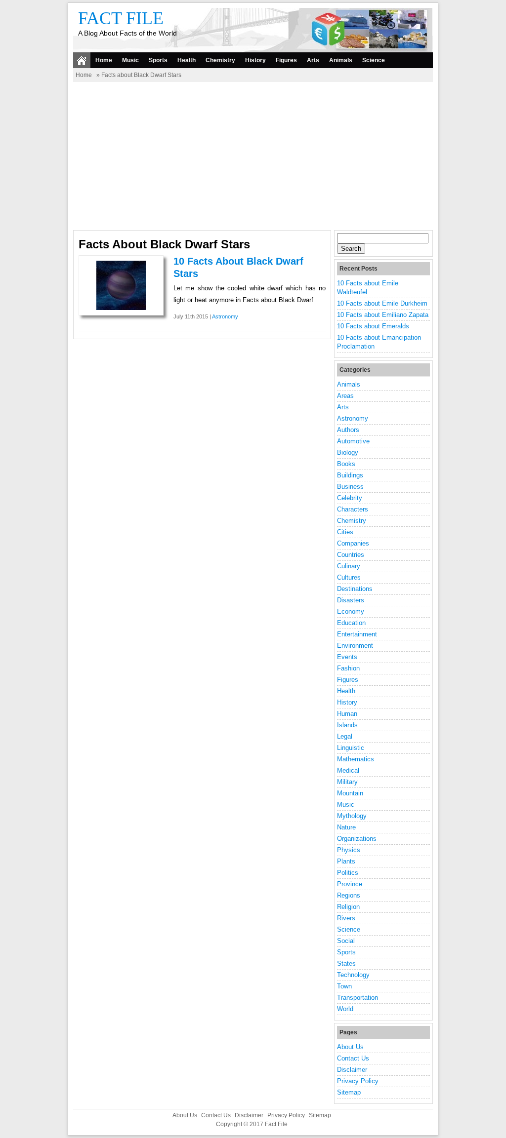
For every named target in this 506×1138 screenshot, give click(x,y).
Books (346, 464)
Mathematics (355, 759)
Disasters (350, 600)
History (255, 60)
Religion (348, 906)
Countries (350, 554)
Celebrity (349, 498)
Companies (353, 543)
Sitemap (349, 1092)
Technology (353, 975)
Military (347, 781)
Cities (345, 532)
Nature (346, 827)
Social (346, 940)
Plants (346, 861)
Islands (347, 725)
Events (347, 657)
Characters (352, 509)
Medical (348, 770)
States (346, 963)
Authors (348, 429)
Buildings (350, 475)
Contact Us (353, 1058)
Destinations (355, 588)
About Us (350, 1047)
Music (130, 60)
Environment (355, 645)
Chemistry (220, 60)
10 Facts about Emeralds (373, 326)
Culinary (348, 566)
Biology (347, 452)
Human (347, 713)
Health (186, 60)
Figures (286, 60)
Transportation (357, 997)
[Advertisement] (253, 156)
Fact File (121, 18)
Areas (345, 395)
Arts (313, 60)
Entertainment (357, 634)
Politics (347, 872)
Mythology (352, 816)
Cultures (349, 577)
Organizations (357, 838)
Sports (158, 60)
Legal (344, 736)
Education (351, 623)
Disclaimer (352, 1069)
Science (373, 60)
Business (350, 486)
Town (344, 986)
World (345, 1009)
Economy (350, 611)
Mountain (350, 793)
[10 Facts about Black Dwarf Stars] (121, 308)
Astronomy (225, 316)
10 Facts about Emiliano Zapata (382, 314)
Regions (348, 895)
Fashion (348, 668)
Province (349, 884)
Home (103, 60)
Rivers (346, 918)
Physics (348, 850)
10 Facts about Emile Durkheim (382, 303)
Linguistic (350, 747)
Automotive (353, 441)
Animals (340, 60)
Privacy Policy (358, 1081)
